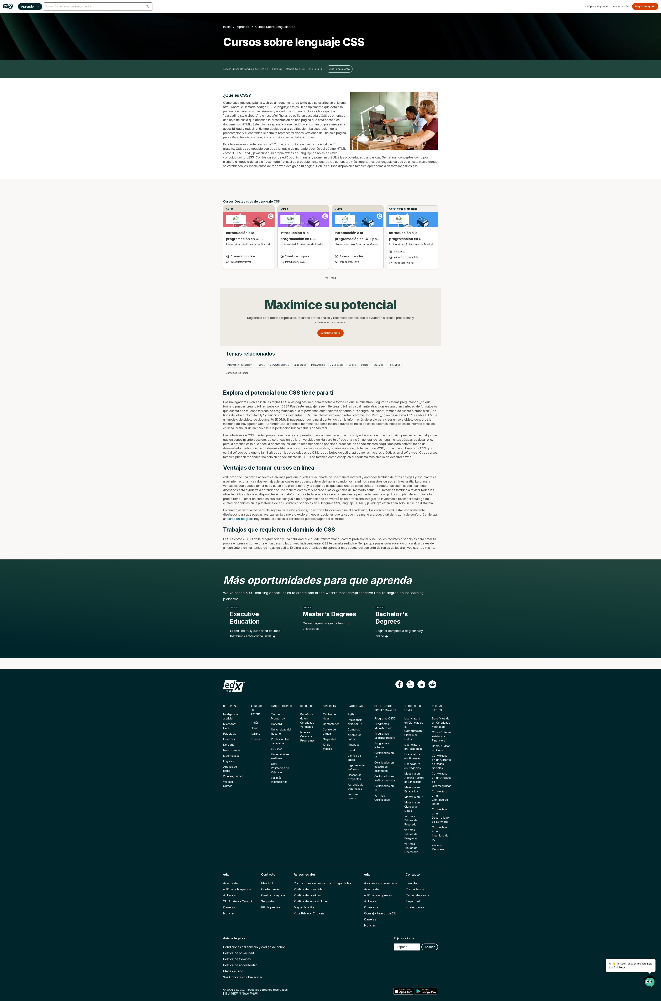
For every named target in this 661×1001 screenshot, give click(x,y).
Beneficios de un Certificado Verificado (441, 722)
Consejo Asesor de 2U (380, 913)
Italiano (255, 733)
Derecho (228, 744)
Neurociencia (231, 750)
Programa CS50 (384, 718)
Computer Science (279, 365)
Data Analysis (318, 365)
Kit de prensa (270, 907)
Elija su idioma (404, 938)
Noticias (229, 913)
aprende (243, 27)
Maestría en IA (414, 797)
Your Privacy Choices (309, 913)
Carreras (229, 907)
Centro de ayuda (273, 895)
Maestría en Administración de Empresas (414, 777)
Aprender (28, 6)
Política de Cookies (237, 959)
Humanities (394, 365)
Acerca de (230, 883)
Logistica (228, 761)
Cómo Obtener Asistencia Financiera (441, 736)
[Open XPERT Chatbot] (650, 980)
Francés (256, 739)
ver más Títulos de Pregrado (410, 820)
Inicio (227, 27)
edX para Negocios (237, 889)
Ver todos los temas (237, 372)
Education (379, 365)
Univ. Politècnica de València (280, 768)
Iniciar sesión (620, 6)
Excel (351, 750)
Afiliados (229, 895)
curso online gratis (240, 519)
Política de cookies (307, 895)
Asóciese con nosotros (380, 883)
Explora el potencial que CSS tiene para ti (297, 68)
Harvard (276, 724)
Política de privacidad (309, 889)
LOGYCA (276, 748)
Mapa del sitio (304, 907)
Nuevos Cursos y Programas (307, 736)
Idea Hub (267, 883)
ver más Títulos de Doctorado (411, 848)
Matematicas (231, 755)
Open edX (371, 907)
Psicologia (229, 733)
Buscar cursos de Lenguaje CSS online (245, 68)
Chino (254, 728)
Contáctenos (331, 724)
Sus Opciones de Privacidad (243, 977)
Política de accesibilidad (311, 901)
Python (352, 714)
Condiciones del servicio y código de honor (324, 883)
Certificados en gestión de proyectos (384, 766)
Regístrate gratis (645, 6)
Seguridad (329, 739)
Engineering (300, 365)
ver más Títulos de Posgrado (410, 834)
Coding (352, 365)
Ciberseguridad (233, 776)
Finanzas (229, 739)
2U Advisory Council (238, 901)
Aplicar (429, 947)
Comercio (354, 729)
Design (364, 365)
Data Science (336, 365)
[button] (147, 6)
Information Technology (239, 365)
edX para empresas (596, 6)
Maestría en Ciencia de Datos (412, 806)
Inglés (255, 722)
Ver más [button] (330, 277)
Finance (261, 365)
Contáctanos (270, 889)
